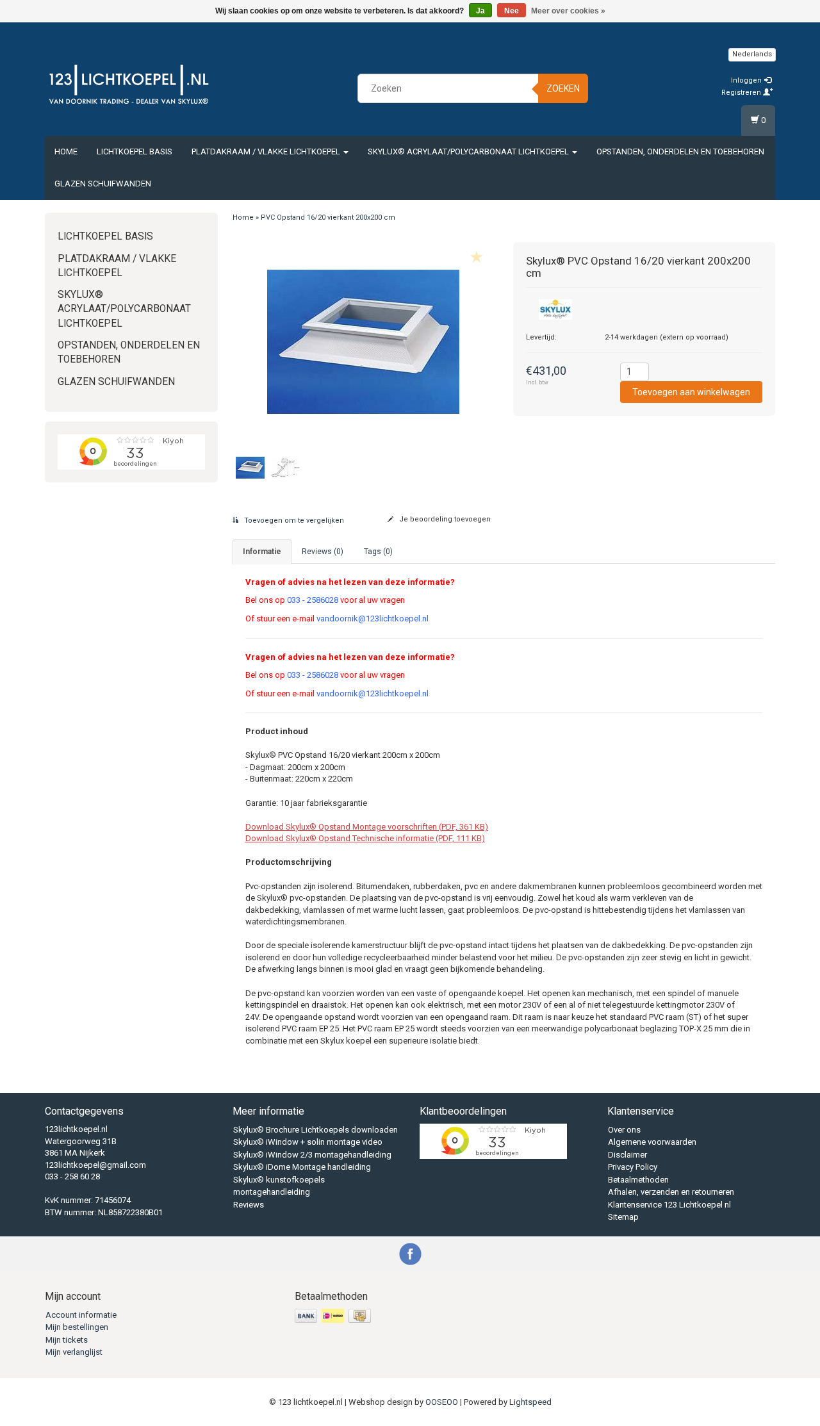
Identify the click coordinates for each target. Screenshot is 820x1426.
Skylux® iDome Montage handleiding (302, 1167)
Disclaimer (627, 1155)
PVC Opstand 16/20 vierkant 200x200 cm (328, 217)
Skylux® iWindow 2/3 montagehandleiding (312, 1155)
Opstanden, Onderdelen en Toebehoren (680, 151)
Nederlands (752, 54)
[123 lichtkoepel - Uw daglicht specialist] (128, 86)
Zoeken (563, 88)
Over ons (624, 1130)
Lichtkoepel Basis (134, 151)
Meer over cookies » (568, 10)
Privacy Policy (632, 1167)
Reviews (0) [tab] (322, 551)
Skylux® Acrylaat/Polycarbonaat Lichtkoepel (469, 151)
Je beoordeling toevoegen (444, 519)
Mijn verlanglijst (73, 1352)
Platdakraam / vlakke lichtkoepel (267, 151)
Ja (480, 10)
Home (66, 151)
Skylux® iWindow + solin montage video (307, 1142)
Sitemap (623, 1217)
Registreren (742, 92)
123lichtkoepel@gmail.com (95, 1165)
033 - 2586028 (312, 600)
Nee (511, 10)
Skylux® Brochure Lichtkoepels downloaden (315, 1130)
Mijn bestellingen (76, 1327)
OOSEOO (441, 1402)
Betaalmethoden (638, 1179)
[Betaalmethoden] (334, 1316)
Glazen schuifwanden (102, 183)
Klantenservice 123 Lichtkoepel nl (669, 1204)
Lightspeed (530, 1402)
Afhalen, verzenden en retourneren (671, 1192)
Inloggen (747, 80)
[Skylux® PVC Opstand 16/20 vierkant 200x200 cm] (363, 341)
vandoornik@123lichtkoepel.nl (372, 618)
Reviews (248, 1204)
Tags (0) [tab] (378, 551)
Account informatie (81, 1315)
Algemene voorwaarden (652, 1142)
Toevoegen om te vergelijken (293, 520)
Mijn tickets (66, 1340)
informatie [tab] (262, 551)
